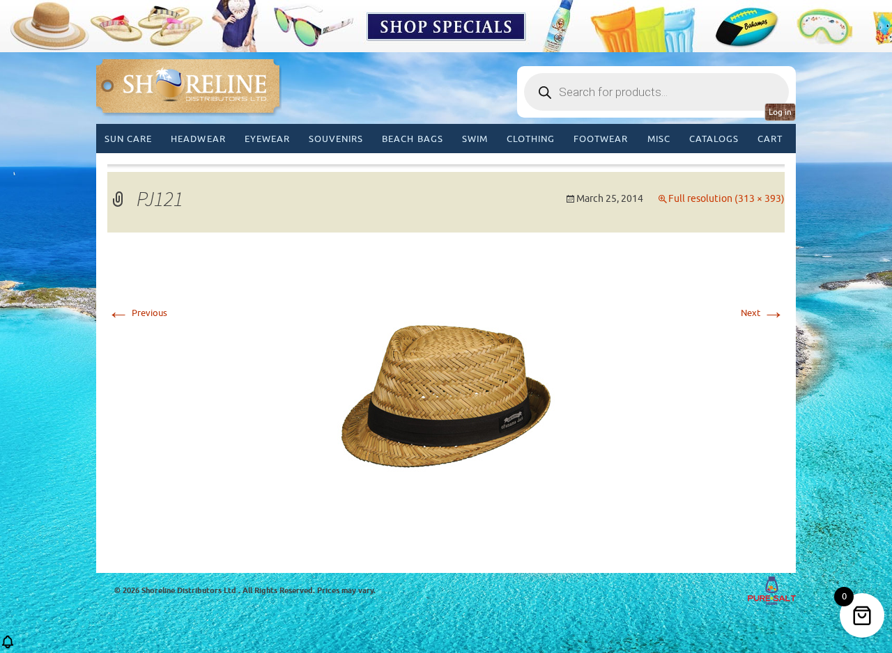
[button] (7, 646)
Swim (475, 139)
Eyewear (267, 139)
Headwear (198, 139)
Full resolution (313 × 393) (726, 199)
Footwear (601, 139)
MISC (658, 139)
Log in (780, 112)
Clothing (531, 139)
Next (763, 313)
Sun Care (128, 139)
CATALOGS (714, 139)
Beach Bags (412, 139)
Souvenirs (336, 139)
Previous (137, 313)
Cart (770, 139)
